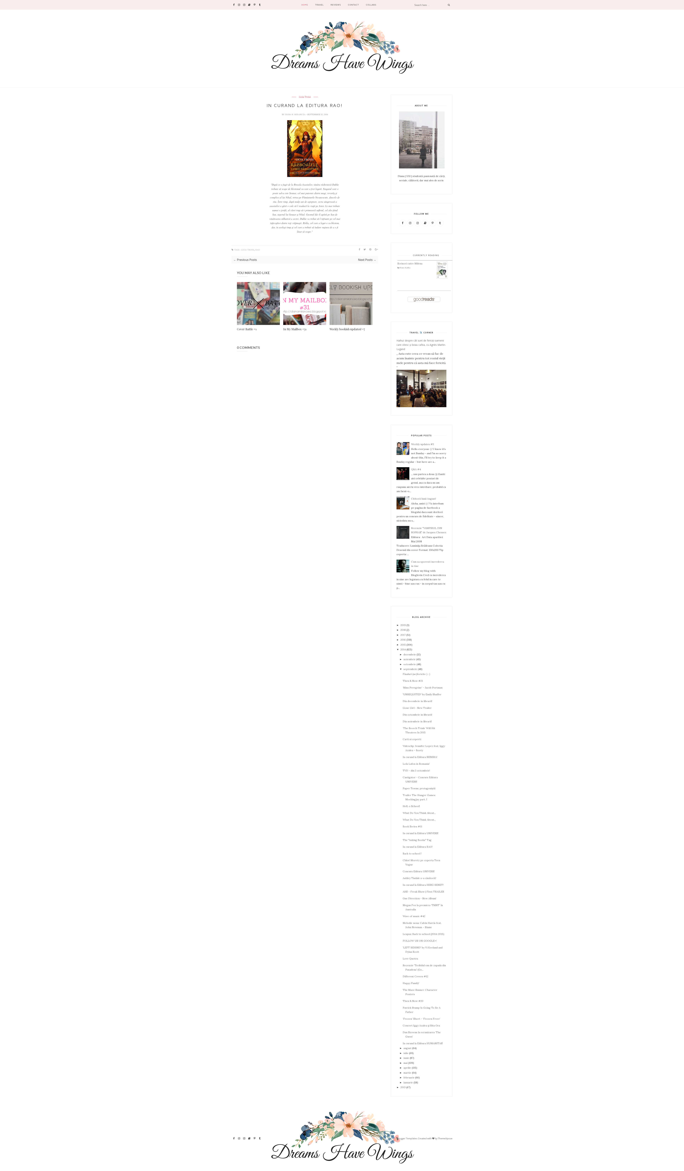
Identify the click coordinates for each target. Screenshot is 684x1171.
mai (405, 1063)
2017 (403, 635)
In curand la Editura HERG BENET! (423, 884)
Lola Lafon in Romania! (416, 763)
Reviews (336, 4)
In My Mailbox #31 (294, 329)
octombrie (409, 664)
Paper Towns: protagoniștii (419, 788)
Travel (319, 4)
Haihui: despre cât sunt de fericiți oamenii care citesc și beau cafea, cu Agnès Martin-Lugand (421, 345)
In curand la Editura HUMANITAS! (423, 1043)
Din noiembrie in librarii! (417, 721)
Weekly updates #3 (422, 444)
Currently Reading (426, 255)
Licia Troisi (305, 97)
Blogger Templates (407, 1138)
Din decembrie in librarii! (417, 701)
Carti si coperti (412, 739)
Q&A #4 (416, 469)
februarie (408, 1077)
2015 (403, 644)
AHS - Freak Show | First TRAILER (423, 891)
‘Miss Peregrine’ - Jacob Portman (422, 687)
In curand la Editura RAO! (417, 846)
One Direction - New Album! (419, 898)
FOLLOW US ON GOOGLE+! (420, 940)
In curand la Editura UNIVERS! (420, 833)
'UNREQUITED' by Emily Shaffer (422, 694)
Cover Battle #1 (246, 329)
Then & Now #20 (413, 1001)
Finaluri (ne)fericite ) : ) (416, 674)
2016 (403, 639)
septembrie (410, 669)
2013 (403, 1087)
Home (304, 4)
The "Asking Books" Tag (417, 840)
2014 (403, 649)
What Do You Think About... (419, 813)
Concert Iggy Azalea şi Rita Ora (421, 1025)
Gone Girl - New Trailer (417, 708)
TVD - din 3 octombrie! (416, 770)
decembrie (409, 654)
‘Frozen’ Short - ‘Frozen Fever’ (421, 1018)
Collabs (371, 4)
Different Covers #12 (415, 976)
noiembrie (409, 659)
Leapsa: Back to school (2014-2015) (423, 934)
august (407, 1048)
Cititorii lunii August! (423, 498)
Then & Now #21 (413, 680)
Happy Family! (411, 983)
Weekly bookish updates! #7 (347, 329)
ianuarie (408, 1082)
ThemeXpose (445, 1138)
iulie (405, 1053)
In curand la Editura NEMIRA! (420, 757)
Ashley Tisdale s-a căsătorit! (419, 878)
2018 (403, 630)
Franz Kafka (405, 268)
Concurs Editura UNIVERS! (419, 871)
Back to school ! (412, 853)
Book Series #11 (412, 826)
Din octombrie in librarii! (417, 714)
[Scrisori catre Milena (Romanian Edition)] (442, 278)
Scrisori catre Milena (409, 263)
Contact (353, 4)
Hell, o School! (411, 806)
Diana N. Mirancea (295, 114)
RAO (257, 250)
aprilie (407, 1067)
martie (407, 1072)
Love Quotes (410, 958)
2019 (403, 625)
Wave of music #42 (414, 916)
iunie (406, 1058)
